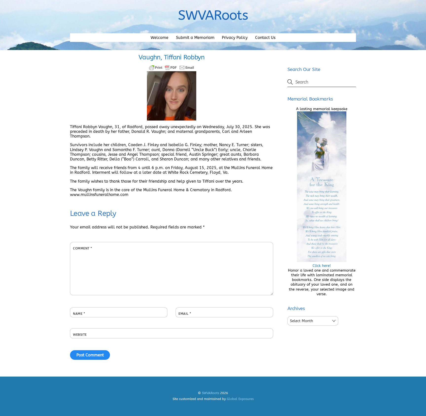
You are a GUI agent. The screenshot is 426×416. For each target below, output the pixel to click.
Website (80, 334)
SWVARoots (210, 393)
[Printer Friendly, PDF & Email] (171, 67)
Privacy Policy (235, 37)
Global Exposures (240, 399)
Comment (82, 248)
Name (79, 313)
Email (184, 313)
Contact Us (265, 37)
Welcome (159, 37)
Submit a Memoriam (195, 37)
